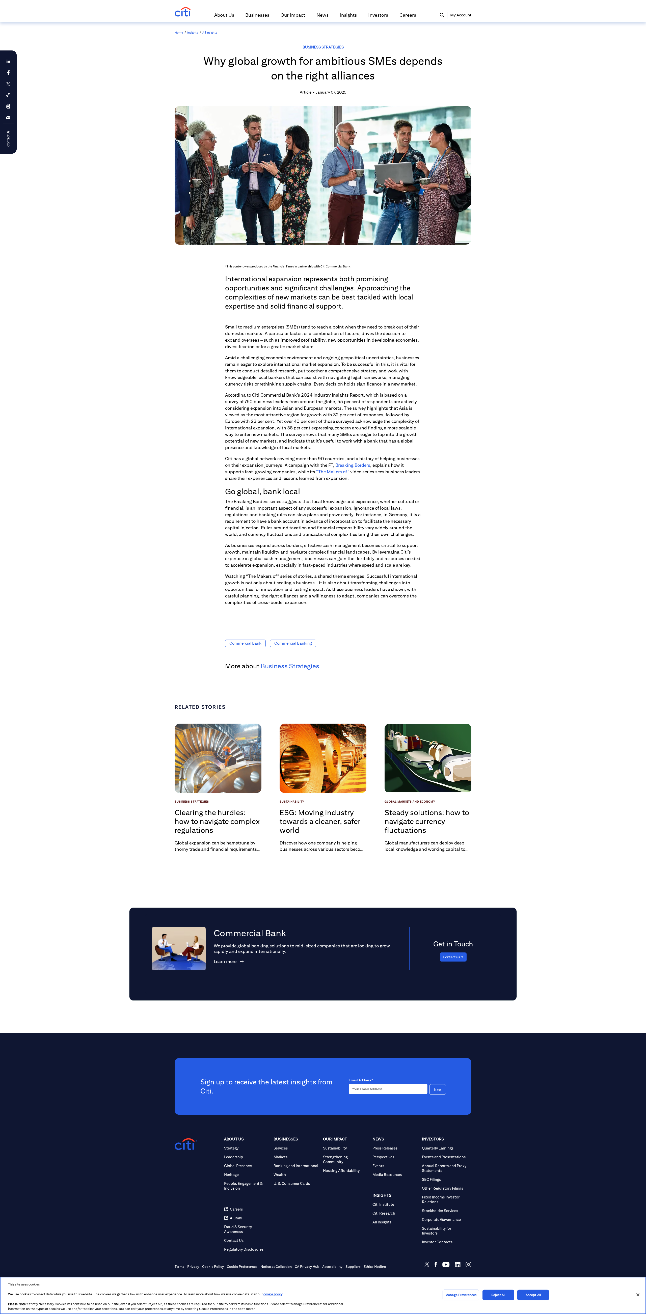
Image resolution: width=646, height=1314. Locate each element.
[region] (323, 1295)
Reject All (498, 1295)
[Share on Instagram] (468, 1265)
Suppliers (353, 1267)
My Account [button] (460, 15)
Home (179, 32)
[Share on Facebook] (436, 1265)
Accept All (533, 1295)
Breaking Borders (352, 465)
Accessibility (332, 1267)
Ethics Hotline (375, 1267)
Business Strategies (323, 47)
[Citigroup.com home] (186, 1144)
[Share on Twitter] (426, 1265)
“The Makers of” (332, 471)
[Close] (637, 1294)
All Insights (209, 32)
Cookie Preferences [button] (242, 1267)
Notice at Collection (276, 1267)
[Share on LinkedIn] (458, 1265)
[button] (224, 17)
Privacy (193, 1267)
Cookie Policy (213, 1267)
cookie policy (272, 1294)
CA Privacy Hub (307, 1267)
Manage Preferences (460, 1295)
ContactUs (8, 138)
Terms (179, 1267)
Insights (192, 32)
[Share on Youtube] (446, 1265)
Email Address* (361, 1080)
